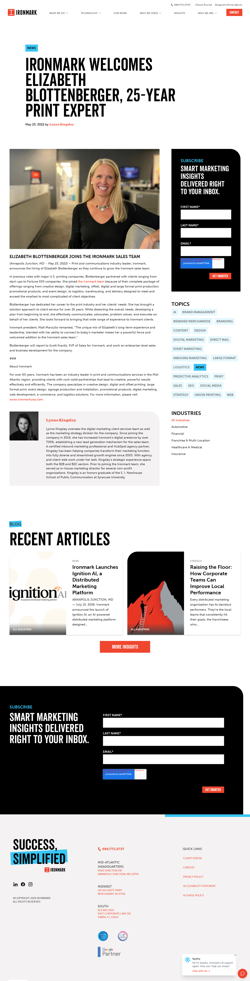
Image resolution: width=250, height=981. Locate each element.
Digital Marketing (188, 340)
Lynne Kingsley (61, 124)
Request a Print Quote (228, 5)
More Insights (125, 647)
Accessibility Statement (199, 886)
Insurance (178, 454)
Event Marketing (187, 349)
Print (218, 376)
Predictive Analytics (190, 376)
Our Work (120, 13)
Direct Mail (219, 340)
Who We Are (205, 13)
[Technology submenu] (99, 13)
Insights (179, 13)
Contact (234, 12)
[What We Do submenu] (66, 13)
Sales (177, 386)
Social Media (210, 386)
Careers (188, 867)
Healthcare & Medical (186, 447)
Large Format (224, 358)
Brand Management (198, 312)
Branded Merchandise (191, 321)
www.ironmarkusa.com (26, 399)
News (200, 367)
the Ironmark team (91, 281)
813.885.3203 (106, 910)
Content (180, 330)
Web (230, 395)
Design (200, 330)
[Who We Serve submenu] (160, 13)
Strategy (180, 395)
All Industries (180, 420)
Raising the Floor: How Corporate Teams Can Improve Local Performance (211, 580)
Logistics (181, 367)
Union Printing (208, 395)
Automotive (179, 427)
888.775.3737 (182, 5)
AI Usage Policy (193, 895)
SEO (191, 386)
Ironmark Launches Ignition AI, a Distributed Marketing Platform (95, 580)
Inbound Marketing (190, 358)
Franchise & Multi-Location (190, 440)
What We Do (57, 13)
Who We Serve (149, 13)
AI (174, 312)
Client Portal (203, 5)
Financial (177, 434)
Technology (89, 13)
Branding (224, 321)
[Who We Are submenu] (215, 13)
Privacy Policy (193, 876)
